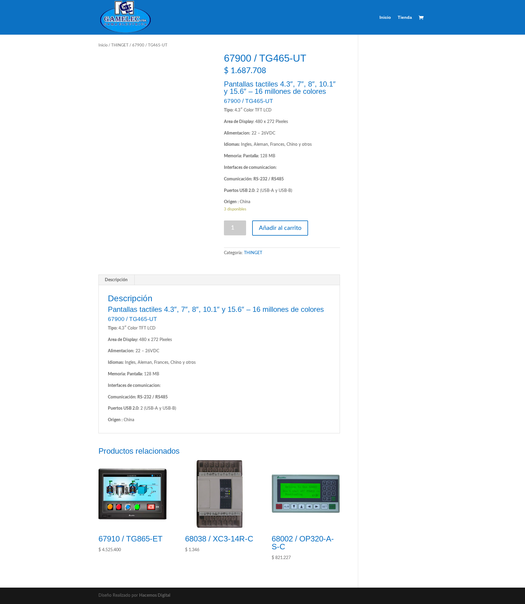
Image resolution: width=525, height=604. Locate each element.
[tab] (116, 280)
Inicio (385, 17)
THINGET (120, 45)
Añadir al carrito (280, 228)
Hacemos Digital (154, 595)
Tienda (405, 17)
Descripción (116, 280)
